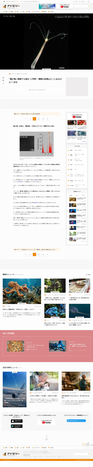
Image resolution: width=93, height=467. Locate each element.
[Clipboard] (3, 83)
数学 (82, 180)
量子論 (79, 180)
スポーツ (79, 154)
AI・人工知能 (77, 174)
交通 (75, 175)
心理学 (76, 155)
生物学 (76, 150)
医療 (75, 154)
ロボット (82, 174)
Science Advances (85, 17)
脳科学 (83, 154)
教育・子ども (77, 159)
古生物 (82, 164)
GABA (20, 181)
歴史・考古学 (77, 164)
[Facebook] (3, 80)
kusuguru (25, 454)
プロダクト (77, 186)
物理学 (76, 180)
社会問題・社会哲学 (78, 160)
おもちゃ (84, 184)
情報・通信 (79, 175)
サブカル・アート (78, 184)
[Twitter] (3, 77)
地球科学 (79, 150)
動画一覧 (84, 141)
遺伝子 (36, 202)
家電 (83, 175)
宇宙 (75, 169)
